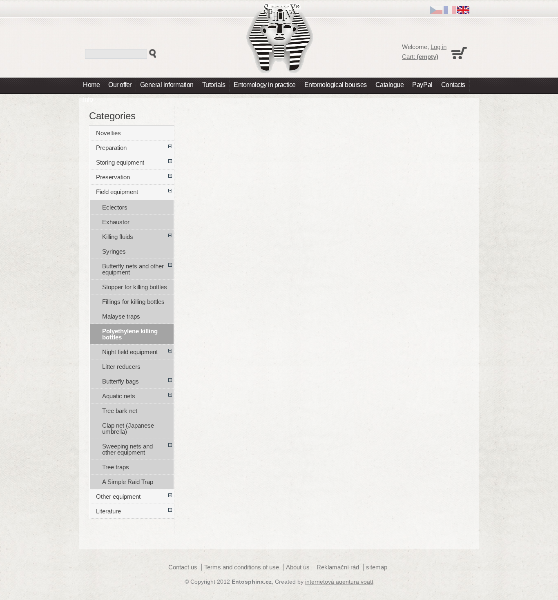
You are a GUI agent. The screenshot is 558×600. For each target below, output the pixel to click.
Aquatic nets (118, 396)
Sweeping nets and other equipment (127, 449)
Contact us (182, 567)
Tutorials (213, 84)
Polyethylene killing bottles (130, 334)
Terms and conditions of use (241, 567)
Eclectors (114, 207)
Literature (108, 511)
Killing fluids (117, 236)
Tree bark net (119, 410)
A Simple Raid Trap (127, 481)
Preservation (113, 177)
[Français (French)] (450, 12)
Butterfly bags (120, 381)
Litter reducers (121, 366)
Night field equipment (130, 351)
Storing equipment (120, 162)
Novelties (108, 132)
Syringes (114, 251)
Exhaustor (115, 222)
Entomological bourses (335, 84)
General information (167, 84)
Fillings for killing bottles (133, 301)
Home (91, 84)
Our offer (120, 84)
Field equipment (117, 191)
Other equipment (118, 496)
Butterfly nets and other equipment (133, 269)
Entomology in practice (264, 84)
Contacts (453, 84)
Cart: (420, 56)
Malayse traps (121, 316)
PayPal (422, 84)
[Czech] (436, 12)
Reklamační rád (338, 567)
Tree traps (115, 467)
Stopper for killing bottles (134, 286)
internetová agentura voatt (339, 582)
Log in (438, 46)
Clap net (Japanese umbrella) (128, 428)
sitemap (376, 567)
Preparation (111, 147)
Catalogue (389, 84)
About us (298, 567)
